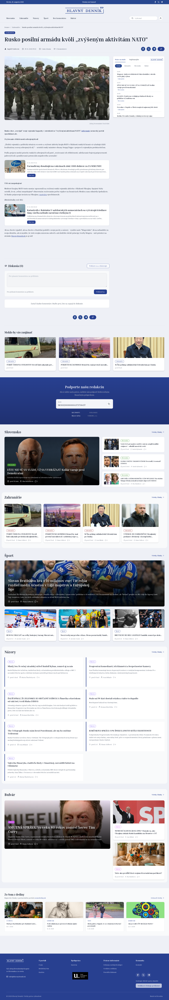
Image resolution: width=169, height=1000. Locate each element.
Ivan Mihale (99, 540)
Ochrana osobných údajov (112, 965)
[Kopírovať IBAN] (109, 404)
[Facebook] (155, 2)
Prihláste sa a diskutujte (98, 266)
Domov (7, 27)
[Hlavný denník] (84, 10)
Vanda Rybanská (137, 449)
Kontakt (139, 965)
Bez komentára (59, 18)
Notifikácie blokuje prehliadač (149, 986)
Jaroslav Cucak (21, 639)
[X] (158, 2)
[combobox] (146, 18)
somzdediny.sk (40, 898)
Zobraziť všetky (156, 898)
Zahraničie (23, 18)
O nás (41, 965)
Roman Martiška (28, 715)
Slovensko (10, 18)
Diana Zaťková (22, 540)
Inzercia (74, 965)
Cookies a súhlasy (110, 968)
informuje (86, 131)
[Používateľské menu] (161, 18)
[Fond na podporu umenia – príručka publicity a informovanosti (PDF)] (80, 976)
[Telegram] (162, 2)
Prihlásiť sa (100, 292)
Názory (36, 18)
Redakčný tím (44, 968)
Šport (46, 18)
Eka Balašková (27, 481)
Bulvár (73, 18)
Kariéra (41, 972)
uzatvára (43, 194)
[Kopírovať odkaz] (161, 49)
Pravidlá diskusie (109, 972)
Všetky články (157, 432)
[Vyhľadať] (132, 18)
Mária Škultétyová (28, 677)
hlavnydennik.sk (18, 236)
